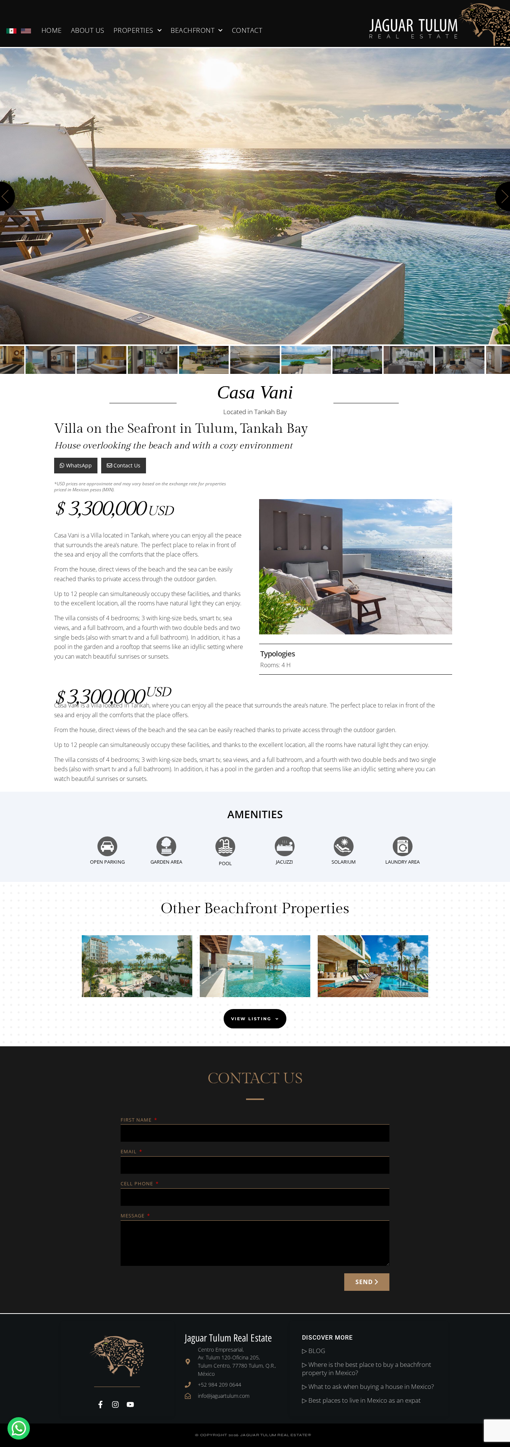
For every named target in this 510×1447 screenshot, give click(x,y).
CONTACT (247, 30)
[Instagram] (115, 1404)
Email (129, 1152)
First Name (137, 1120)
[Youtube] (130, 1404)
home (51, 30)
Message (133, 1216)
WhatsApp (78, 465)
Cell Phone (138, 1184)
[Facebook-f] (100, 1404)
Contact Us (126, 465)
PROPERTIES (133, 30)
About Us (88, 30)
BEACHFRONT (192, 30)
